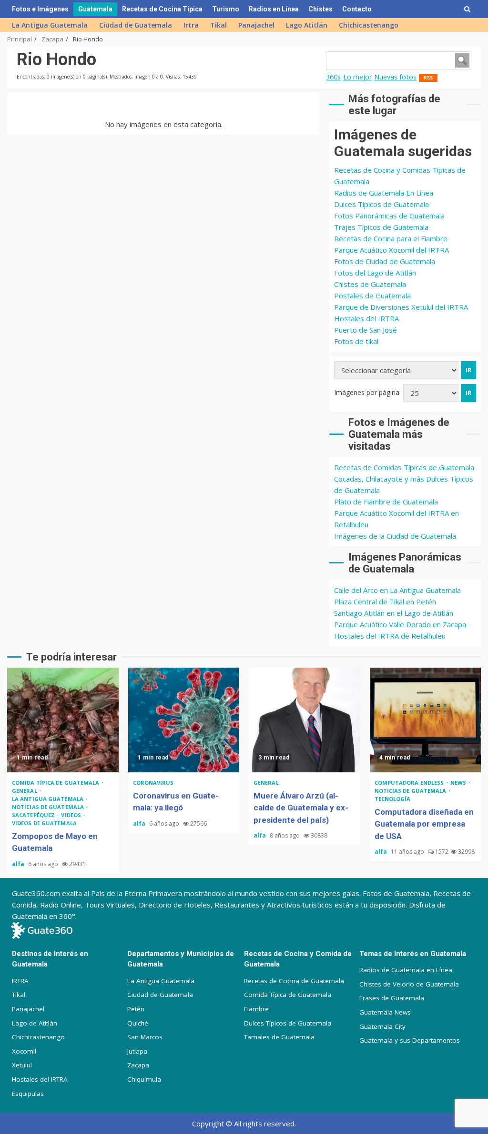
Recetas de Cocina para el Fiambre (390, 238)
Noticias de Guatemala (48, 806)
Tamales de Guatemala (279, 1037)
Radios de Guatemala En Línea (383, 192)
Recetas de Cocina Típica (162, 9)
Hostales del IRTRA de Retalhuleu (390, 636)
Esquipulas (28, 1093)
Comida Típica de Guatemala (287, 994)
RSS (428, 78)
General (25, 790)
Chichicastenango (368, 25)
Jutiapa (137, 1051)
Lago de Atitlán (34, 1023)
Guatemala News (385, 1012)
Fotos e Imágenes (40, 9)
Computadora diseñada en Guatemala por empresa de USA (425, 720)
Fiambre (256, 1009)
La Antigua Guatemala (50, 25)
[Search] (467, 9)
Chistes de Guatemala (370, 284)
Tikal (218, 25)
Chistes (320, 9)
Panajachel (256, 25)
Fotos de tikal (356, 341)
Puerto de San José (365, 330)
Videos (71, 815)
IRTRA (20, 980)
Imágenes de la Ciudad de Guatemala (395, 536)
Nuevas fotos (395, 76)
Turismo (225, 9)
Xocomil (24, 1051)
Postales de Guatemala (372, 295)
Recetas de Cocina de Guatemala (294, 980)
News (459, 782)
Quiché (137, 1023)
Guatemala (95, 9)
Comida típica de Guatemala (56, 782)
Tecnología (393, 798)
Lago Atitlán (306, 25)
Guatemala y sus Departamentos (409, 1040)
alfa (19, 864)
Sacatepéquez (34, 815)
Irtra (191, 25)
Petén (135, 1009)
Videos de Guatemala (44, 823)
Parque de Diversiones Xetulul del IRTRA (401, 307)
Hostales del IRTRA (366, 318)
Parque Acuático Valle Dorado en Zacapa (400, 624)
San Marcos (145, 1037)
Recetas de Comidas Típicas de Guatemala (404, 467)
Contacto (357, 9)
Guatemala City (382, 1026)
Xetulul (22, 1065)
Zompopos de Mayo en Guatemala (63, 720)
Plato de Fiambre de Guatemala (386, 501)
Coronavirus (153, 782)
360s (333, 76)
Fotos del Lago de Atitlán (375, 272)
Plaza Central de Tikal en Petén (385, 601)
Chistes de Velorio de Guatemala (409, 984)
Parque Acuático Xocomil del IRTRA (391, 250)
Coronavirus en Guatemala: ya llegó (184, 720)
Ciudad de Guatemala (135, 25)
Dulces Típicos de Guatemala (381, 204)
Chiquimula (144, 1079)
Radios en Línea (274, 9)
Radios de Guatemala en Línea (405, 970)
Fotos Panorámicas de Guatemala (389, 215)
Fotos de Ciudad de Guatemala (384, 261)
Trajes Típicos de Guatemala (381, 227)
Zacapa (138, 1065)
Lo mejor (357, 76)
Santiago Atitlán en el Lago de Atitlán (393, 613)
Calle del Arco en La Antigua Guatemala (397, 590)
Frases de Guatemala (391, 998)
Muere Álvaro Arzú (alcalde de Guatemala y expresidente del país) (304, 720)
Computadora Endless (410, 782)
